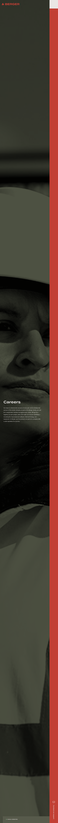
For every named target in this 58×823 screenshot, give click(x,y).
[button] (54, 416)
